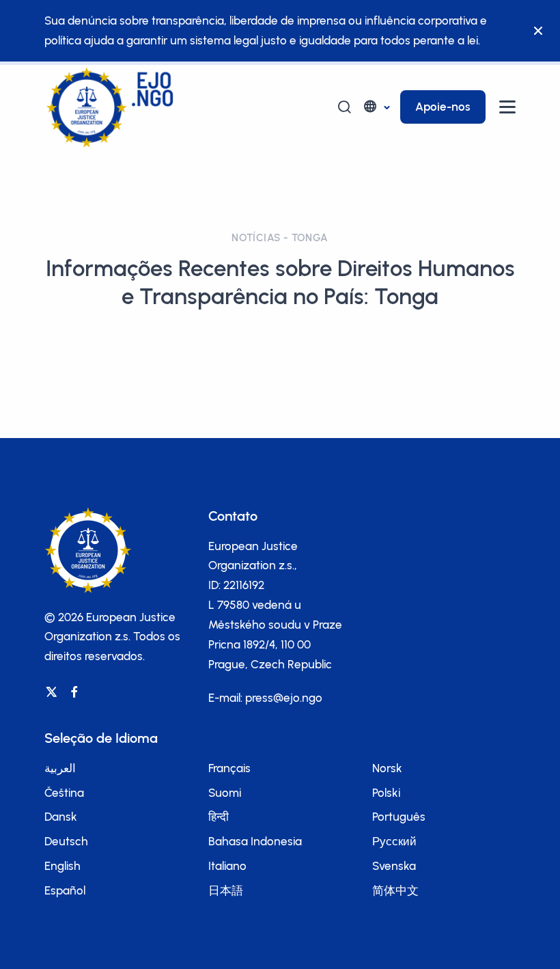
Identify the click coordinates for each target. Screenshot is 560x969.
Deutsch (66, 841)
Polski (386, 793)
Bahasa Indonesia (255, 841)
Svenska (394, 866)
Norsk (387, 768)
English (62, 866)
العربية (60, 768)
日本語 (225, 890)
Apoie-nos (443, 106)
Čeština (64, 793)
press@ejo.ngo (283, 698)
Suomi (224, 793)
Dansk (60, 816)
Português (398, 816)
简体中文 (395, 890)
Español (64, 890)
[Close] (538, 31)
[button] (376, 107)
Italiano (227, 866)
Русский (394, 841)
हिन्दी (218, 816)
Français (229, 768)
